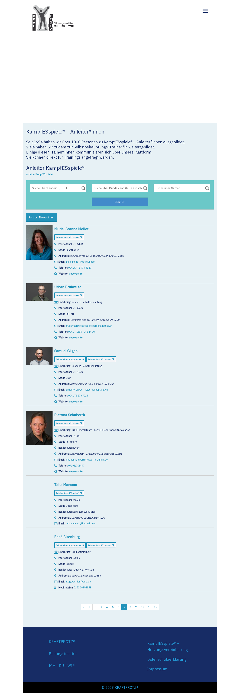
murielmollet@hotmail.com (80, 261)
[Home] (53, 17)
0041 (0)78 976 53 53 (80, 267)
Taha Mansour (65, 484)
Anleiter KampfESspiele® (40, 174)
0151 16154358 (82, 587)
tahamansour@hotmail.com (81, 523)
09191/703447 (76, 465)
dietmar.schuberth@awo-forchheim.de (87, 459)
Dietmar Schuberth (69, 414)
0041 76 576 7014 (78, 395)
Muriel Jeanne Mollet (71, 228)
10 (142, 607)
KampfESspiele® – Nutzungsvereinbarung (167, 646)
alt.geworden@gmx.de (78, 581)
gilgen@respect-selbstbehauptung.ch (87, 389)
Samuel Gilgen (66, 350)
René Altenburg (67, 536)
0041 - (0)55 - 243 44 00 (81, 331)
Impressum (157, 668)
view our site (76, 273)
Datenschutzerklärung (166, 659)
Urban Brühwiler (67, 287)
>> (155, 607)
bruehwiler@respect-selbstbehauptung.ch (89, 325)
